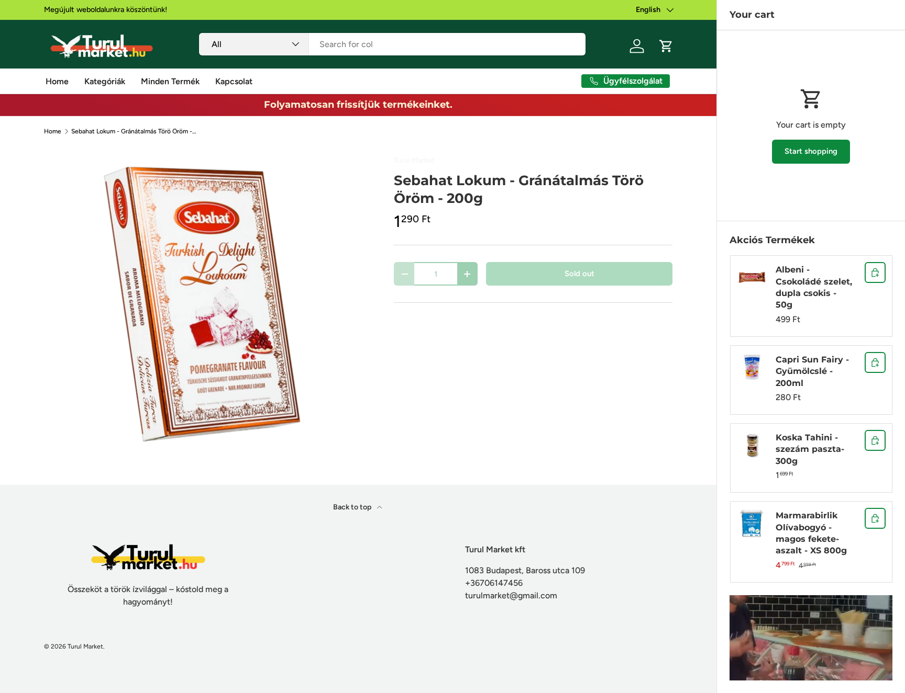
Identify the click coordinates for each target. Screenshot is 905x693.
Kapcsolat (233, 81)
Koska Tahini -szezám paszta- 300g (810, 449)
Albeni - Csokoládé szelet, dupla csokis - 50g (814, 287)
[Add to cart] (875, 272)
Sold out (579, 273)
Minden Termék (170, 81)
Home (57, 81)
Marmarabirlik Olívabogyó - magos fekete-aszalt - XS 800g (811, 532)
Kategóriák (104, 81)
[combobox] (392, 44)
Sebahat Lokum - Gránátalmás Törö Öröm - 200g (134, 131)
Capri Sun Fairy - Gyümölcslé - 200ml (812, 371)
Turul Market (414, 160)
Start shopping (811, 151)
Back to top (353, 507)
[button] (666, 46)
